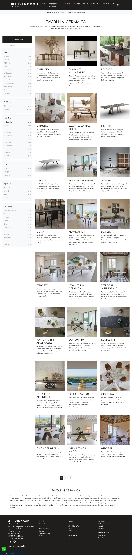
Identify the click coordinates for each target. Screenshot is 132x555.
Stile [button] (5, 164)
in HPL (6, 129)
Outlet (67, 4)
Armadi (100, 526)
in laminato (8, 135)
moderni (7, 175)
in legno (7, 139)
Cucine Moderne (44, 524)
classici (6, 168)
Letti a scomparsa (104, 524)
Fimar (6, 66)
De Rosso (7, 59)
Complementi (102, 538)
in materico (8, 145)
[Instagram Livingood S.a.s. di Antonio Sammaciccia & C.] (14, 541)
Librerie (41, 531)
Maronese (7, 76)
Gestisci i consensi (18, 554)
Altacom (7, 56)
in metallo (7, 152)
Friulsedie (7, 70)
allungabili (7, 188)
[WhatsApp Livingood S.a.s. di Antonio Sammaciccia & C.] (4, 549)
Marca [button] (6, 52)
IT (113, 4)
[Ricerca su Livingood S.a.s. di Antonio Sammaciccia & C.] (118, 5)
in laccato (7, 132)
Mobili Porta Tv (73, 526)
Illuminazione (102, 536)
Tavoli (69, 12)
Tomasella (7, 90)
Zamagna (7, 93)
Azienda (43, 4)
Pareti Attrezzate (44, 533)
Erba (5, 224)
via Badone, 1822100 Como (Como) (16, 534)
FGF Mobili (8, 63)
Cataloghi (95, 4)
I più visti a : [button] (8, 206)
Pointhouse (8, 86)
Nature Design (9, 83)
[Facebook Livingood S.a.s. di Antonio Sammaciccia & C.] (10, 541)
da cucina (7, 106)
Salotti (70, 521)
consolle (7, 191)
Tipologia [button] (7, 184)
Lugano (6, 234)
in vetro (7, 156)
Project (77, 4)
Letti (69, 538)
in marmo (7, 142)
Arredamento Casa (58, 12)
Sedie (70, 531)
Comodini (101, 521)
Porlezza (7, 244)
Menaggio (7, 237)
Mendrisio (7, 241)
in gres (6, 125)
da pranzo (7, 109)
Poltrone (71, 524)
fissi (5, 194)
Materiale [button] (7, 118)
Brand (85, 4)
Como (6, 220)
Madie (41, 536)
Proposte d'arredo (53, 5)
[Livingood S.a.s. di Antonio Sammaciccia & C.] (18, 522)
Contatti (106, 4)
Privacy (3, 554)
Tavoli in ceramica (78, 12)
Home (49, 12)
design (6, 172)
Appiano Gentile (10, 210)
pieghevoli (7, 198)
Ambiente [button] (7, 102)
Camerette (101, 528)
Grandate (7, 227)
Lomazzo (7, 231)
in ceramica (8, 122)
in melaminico (9, 149)
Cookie (8, 554)
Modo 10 (7, 80)
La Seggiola (8, 73)
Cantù (6, 214)
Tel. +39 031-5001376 (16, 538)
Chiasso (6, 217)
